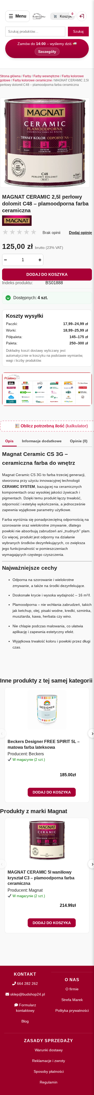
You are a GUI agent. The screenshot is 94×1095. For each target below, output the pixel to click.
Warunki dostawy (49, 1050)
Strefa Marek (72, 1000)
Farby (27, 76)
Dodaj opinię (80, 232)
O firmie (72, 989)
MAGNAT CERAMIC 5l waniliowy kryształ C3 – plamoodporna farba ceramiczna (41, 878)
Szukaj (78, 31)
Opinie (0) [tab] (78, 441)
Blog (25, 1021)
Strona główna (10, 76)
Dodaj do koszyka (47, 274)
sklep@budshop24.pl (27, 994)
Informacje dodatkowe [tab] (42, 441)
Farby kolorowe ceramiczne (32, 80)
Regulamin (48, 1082)
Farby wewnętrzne (46, 76)
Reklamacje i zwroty (48, 1061)
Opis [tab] (9, 441)
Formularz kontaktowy (26, 1008)
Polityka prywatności (72, 1010)
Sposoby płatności (49, 1071)
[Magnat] (47, 220)
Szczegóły (47, 51)
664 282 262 (27, 983)
